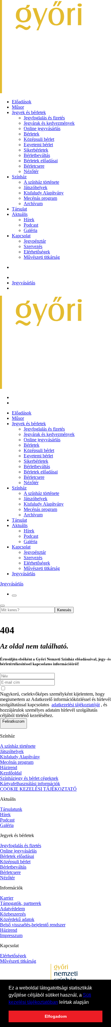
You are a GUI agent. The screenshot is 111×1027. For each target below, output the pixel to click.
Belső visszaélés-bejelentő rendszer (32, 924)
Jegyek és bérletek (29, 112)
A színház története (41, 182)
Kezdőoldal (11, 772)
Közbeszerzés (13, 914)
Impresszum (11, 935)
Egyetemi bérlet (38, 144)
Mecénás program (40, 198)
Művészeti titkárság (42, 257)
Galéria (30, 230)
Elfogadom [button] (56, 1016)
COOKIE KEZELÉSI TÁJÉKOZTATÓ (38, 788)
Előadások (21, 101)
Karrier (6, 897)
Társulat (19, 208)
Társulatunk (11, 809)
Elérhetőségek (37, 251)
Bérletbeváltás (37, 155)
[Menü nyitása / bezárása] (14, 595)
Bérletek (31, 133)
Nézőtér (31, 171)
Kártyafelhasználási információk (30, 783)
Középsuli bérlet (39, 139)
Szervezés (33, 246)
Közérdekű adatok (17, 919)
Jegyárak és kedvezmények (49, 123)
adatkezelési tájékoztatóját (76, 704)
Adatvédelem (12, 908)
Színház (19, 176)
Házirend (8, 767)
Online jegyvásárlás (42, 128)
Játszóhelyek (35, 187)
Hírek (29, 219)
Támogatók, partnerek (20, 903)
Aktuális (20, 214)
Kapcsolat (21, 235)
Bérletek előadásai (41, 160)
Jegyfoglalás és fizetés (44, 117)
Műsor (18, 107)
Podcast (31, 224)
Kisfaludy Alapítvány (44, 192)
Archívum (33, 203)
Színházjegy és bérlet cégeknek (29, 778)
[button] (91, 1002)
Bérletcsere (34, 166)
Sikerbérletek (36, 149)
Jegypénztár (35, 241)
